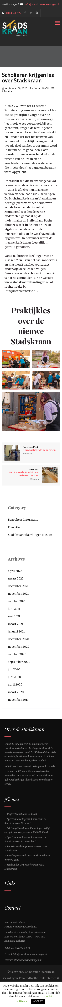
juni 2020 (14, 677)
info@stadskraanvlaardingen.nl (42, 4)
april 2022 (15, 571)
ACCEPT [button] (38, 1001)
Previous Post (39, 449)
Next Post (24, 472)
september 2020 (19, 661)
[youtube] (37, 13)
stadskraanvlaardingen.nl (28, 960)
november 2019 (18, 699)
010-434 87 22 (13, 13)
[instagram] (31, 13)
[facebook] (25, 13)
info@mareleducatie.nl (20, 291)
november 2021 (18, 593)
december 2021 (18, 586)
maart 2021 (15, 624)
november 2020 (18, 646)
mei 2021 (14, 616)
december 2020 (18, 639)
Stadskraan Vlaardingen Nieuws (30, 534)
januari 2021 (16, 631)
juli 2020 (14, 669)
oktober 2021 (16, 601)
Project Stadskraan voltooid (22, 814)
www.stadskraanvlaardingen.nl (26, 282)
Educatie (7, 91)
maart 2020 (16, 692)
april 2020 (15, 684)
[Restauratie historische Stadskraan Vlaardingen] (15, 21)
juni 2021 (14, 608)
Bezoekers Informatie (23, 519)
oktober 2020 (17, 654)
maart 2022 (15, 578)
